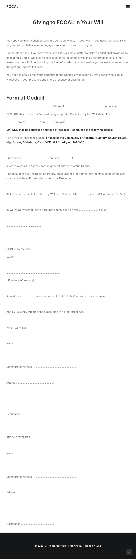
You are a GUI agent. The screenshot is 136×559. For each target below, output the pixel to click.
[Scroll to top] (129, 552)
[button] (128, 6)
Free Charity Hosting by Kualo (84, 545)
